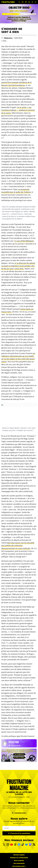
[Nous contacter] (22, 2)
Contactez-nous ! (20, 813)
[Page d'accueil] (8, 2)
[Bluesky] (26, 844)
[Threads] (15, 844)
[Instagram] (7, 844)
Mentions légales (19, 855)
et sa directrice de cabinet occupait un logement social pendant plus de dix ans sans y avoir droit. (18, 266)
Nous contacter (19, 860)
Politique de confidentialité (19, 858)
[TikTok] (22, 844)
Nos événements (19, 863)
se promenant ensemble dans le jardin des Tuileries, (16, 191)
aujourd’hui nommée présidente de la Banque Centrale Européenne (16, 84)
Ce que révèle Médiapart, (24, 241)
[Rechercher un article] (19, 2)
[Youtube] (11, 844)
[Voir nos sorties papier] (29, 2)
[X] (4, 844)
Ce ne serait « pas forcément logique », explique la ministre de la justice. (18, 110)
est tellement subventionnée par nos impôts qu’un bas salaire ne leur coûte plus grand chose (18, 357)
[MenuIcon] (35, 2)
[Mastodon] (30, 844)
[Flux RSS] (34, 844)
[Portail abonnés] (32, 2)
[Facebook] (19, 844)
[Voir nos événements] (26, 2)
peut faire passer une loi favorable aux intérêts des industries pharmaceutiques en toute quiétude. (17, 546)
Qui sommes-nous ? (19, 866)
